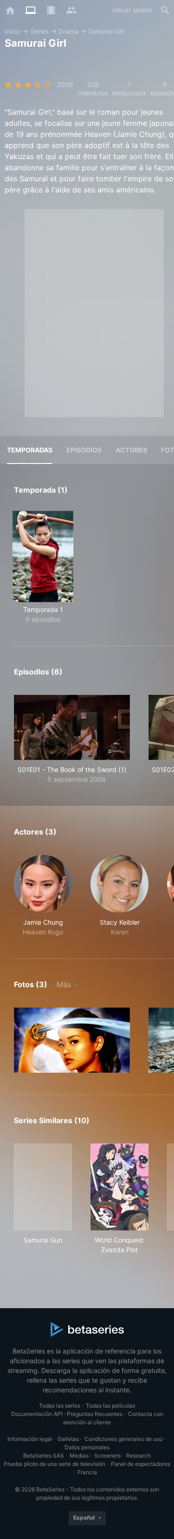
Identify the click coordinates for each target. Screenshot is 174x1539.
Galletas (68, 1438)
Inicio (12, 31)
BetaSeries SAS (43, 1455)
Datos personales (87, 1447)
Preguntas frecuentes (94, 1413)
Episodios (84, 450)
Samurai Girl (106, 31)
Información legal (29, 1438)
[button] (43, 896)
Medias (79, 1455)
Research (138, 1455)
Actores (131, 450)
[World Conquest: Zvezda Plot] (119, 1186)
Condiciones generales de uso (123, 1438)
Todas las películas (110, 1405)
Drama (68, 31)
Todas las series (59, 1405)
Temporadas (29, 450)
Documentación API (37, 1413)
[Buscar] (165, 10)
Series (39, 31)
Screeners (107, 1455)
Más (64, 984)
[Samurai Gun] (43, 1186)
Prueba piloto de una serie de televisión (54, 1463)
